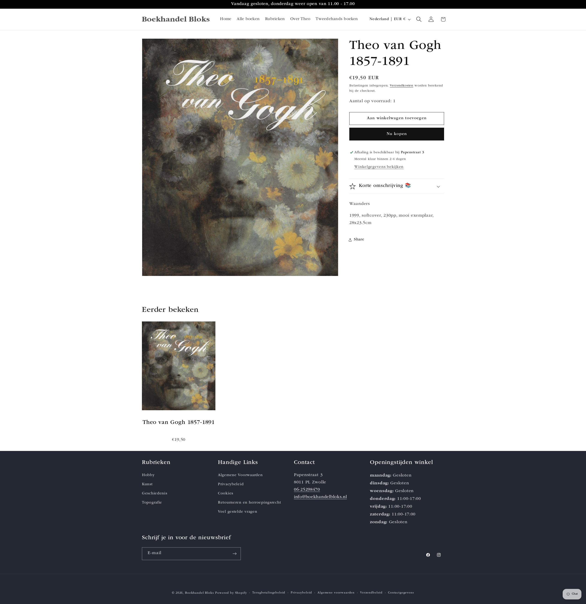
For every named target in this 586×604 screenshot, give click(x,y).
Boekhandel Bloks (199, 593)
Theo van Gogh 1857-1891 (179, 423)
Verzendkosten (401, 86)
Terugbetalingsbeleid (268, 592)
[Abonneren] (234, 553)
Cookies (225, 494)
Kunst (147, 484)
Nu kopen (397, 134)
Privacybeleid (231, 484)
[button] (419, 19)
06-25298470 (307, 490)
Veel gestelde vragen (237, 512)
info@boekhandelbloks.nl (320, 497)
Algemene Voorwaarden (240, 475)
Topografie (152, 503)
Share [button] (359, 240)
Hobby (148, 475)
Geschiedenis (154, 494)
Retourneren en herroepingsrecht (249, 503)
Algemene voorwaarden (336, 592)
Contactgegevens (401, 592)
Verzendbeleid (371, 592)
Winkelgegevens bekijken (379, 167)
